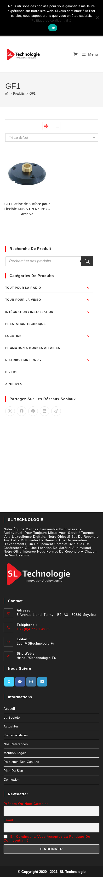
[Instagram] (31, 682)
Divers (11, 372)
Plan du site (13, 771)
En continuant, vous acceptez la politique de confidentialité (47, 838)
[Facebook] (20, 682)
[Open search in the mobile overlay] (49, 261)
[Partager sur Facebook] (21, 411)
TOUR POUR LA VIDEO (23, 299)
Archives (13, 384)
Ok (53, 28)
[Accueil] (6, 93)
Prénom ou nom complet (26, 804)
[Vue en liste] (57, 126)
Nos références (16, 744)
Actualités (11, 726)
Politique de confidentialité (52, 20)
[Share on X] (10, 411)
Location (13, 336)
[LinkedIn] (42, 682)
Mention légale (15, 753)
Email (8, 820)
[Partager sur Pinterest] (33, 411)
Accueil (9, 708)
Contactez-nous (16, 735)
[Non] (97, 17)
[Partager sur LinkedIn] (44, 411)
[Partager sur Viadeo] (56, 411)
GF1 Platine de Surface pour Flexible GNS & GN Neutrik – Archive (27, 209)
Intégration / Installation (29, 312)
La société (12, 717)
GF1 (32, 93)
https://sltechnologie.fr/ (37, 658)
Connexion (11, 779)
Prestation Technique (25, 324)
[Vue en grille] (46, 126)
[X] (9, 682)
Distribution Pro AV (23, 360)
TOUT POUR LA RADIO (23, 287)
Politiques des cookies (21, 762)
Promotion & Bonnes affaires (32, 348)
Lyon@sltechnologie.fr (35, 643)
